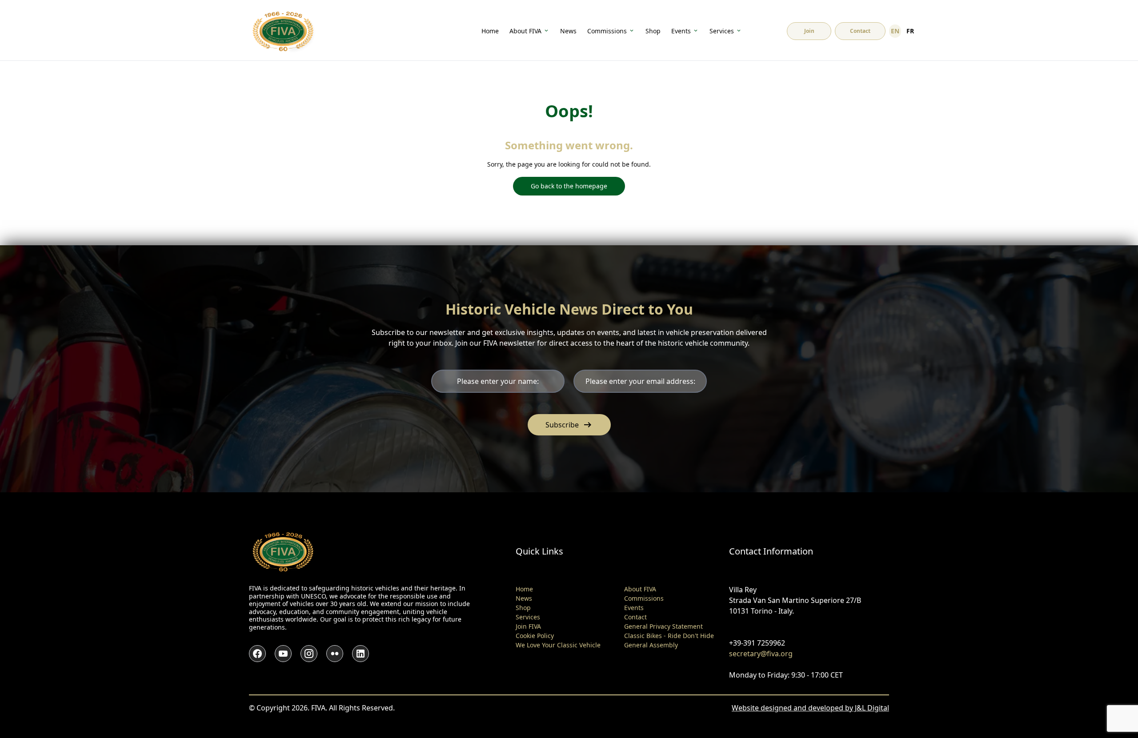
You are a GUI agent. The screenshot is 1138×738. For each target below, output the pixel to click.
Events (681, 31)
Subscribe (569, 425)
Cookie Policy (535, 635)
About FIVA (525, 31)
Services (721, 31)
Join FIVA (528, 626)
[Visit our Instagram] (309, 653)
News (568, 31)
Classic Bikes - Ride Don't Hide (669, 635)
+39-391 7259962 (757, 643)
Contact (635, 617)
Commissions (607, 31)
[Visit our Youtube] (283, 653)
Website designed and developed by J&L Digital (810, 708)
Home (490, 31)
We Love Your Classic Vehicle (558, 645)
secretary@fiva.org (761, 653)
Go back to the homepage (569, 186)
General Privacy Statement (663, 626)
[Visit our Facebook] (257, 653)
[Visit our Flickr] (334, 653)
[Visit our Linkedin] (360, 653)
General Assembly (651, 645)
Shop (653, 31)
